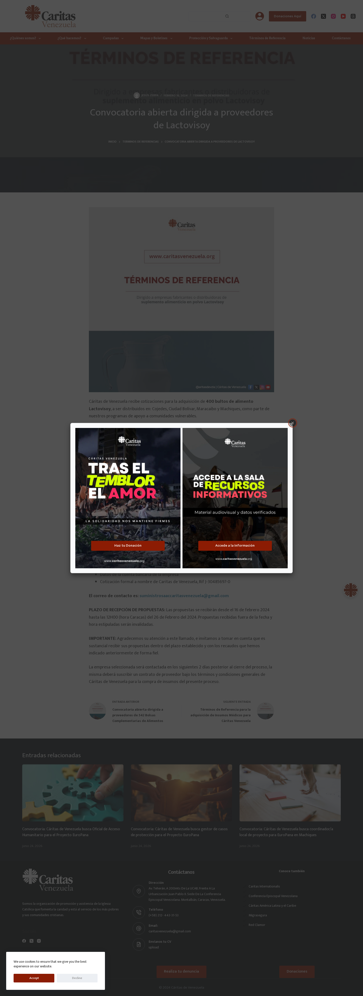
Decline (77, 978)
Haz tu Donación (127, 545)
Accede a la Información (235, 545)
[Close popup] (292, 423)
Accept (34, 978)
